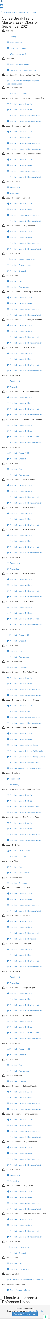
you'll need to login (35, 1311)
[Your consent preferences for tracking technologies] (45, 1316)
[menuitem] (1, 5)
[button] (1, 2)
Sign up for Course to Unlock (25, 1314)
